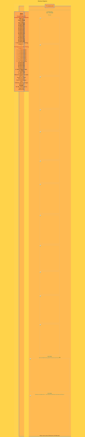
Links (21, 81)
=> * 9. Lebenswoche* (21, 60)
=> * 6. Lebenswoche (21, 56)
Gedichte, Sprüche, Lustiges (21, 82)
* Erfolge (21, 21)
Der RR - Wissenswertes (21, 86)
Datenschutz (21, 89)
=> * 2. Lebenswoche (21, 50)
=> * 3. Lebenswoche (21, 52)
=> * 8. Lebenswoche (21, 58)
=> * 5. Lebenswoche (21, 54)
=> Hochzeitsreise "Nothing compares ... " (21, 43)
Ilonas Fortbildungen (21, 80)
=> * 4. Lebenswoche (21, 53)
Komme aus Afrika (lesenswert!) (21, 78)
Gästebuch (21, 84)
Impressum (21, 88)
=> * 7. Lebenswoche (21, 57)
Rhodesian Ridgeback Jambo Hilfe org (21, 75)
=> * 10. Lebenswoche (21, 61)
